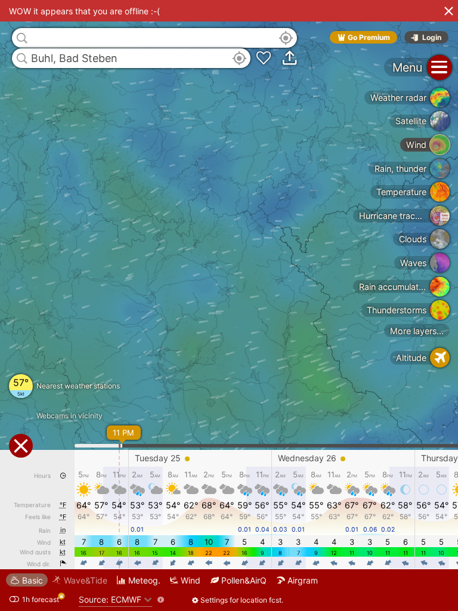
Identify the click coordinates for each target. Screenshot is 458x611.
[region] (229, 305)
